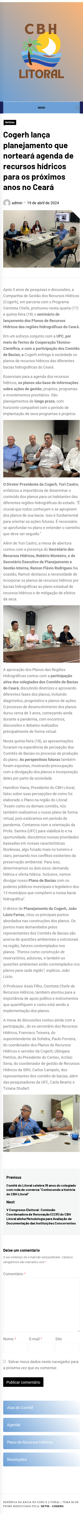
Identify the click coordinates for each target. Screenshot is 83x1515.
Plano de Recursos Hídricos (30, 1442)
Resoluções (17, 1459)
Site (58, 1339)
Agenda (13, 1425)
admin (17, 203)
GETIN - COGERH (52, 1506)
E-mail (35, 1339)
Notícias (9, 122)
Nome (9, 1339)
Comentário (14, 1274)
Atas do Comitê (20, 1407)
